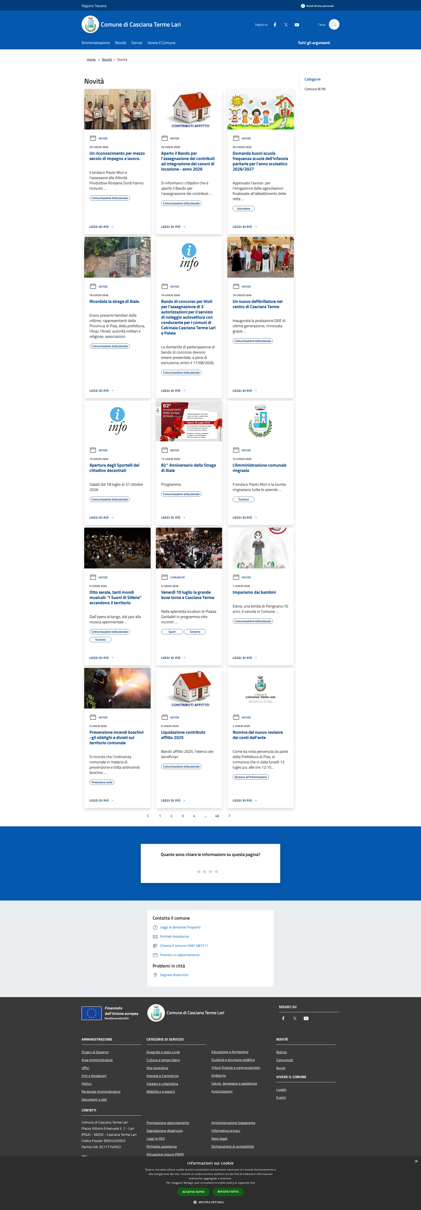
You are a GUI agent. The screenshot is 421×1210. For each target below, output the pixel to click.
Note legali (219, 1138)
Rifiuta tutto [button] (228, 1192)
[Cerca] (334, 24)
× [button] (416, 1161)
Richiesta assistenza (161, 1146)
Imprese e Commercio (162, 1075)
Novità (107, 59)
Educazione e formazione (229, 1051)
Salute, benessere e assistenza (234, 1083)
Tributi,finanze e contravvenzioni (235, 1067)
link (252, 1183)
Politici (87, 1083)
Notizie (103, 138)
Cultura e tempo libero (163, 1060)
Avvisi (280, 1067)
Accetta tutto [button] (193, 1192)
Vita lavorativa (157, 1067)
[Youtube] (295, 24)
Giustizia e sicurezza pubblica (233, 1059)
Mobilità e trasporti (160, 1091)
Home (91, 59)
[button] (210, 1202)
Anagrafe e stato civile (163, 1052)
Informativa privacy (225, 1130)
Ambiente (218, 1075)
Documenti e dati (94, 1099)
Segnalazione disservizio (164, 1130)
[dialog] (210, 1183)
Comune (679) (315, 89)
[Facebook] (273, 24)
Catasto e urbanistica (162, 1083)
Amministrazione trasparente (233, 1122)
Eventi (281, 1097)
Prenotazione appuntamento (167, 1122)
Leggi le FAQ (155, 1138)
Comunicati (177, 577)
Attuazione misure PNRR (165, 1154)
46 (217, 815)
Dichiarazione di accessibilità (232, 1146)
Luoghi (281, 1089)
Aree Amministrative (97, 1060)
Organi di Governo (95, 1052)
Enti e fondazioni (94, 1075)
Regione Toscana (94, 5)
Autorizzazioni (222, 1091)
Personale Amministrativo (101, 1091)
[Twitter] (284, 24)
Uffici (85, 1067)
